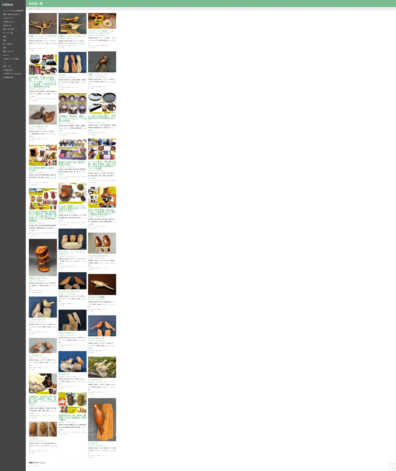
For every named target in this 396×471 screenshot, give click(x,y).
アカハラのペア (96, 338)
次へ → (38, 466)
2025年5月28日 (41, 280)
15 (34, 466)
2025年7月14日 (71, 256)
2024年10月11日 (41, 406)
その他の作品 (7, 70)
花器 (4, 40)
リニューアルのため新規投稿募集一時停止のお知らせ (13, 12)
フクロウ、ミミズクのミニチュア (71, 252)
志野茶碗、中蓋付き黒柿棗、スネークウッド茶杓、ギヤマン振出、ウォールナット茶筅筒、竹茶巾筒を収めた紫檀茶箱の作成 (43, 82)
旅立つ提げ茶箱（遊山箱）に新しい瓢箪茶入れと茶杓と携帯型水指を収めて (102, 212)
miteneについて (8, 18)
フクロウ (33, 438)
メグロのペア (36, 355)
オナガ (62, 74)
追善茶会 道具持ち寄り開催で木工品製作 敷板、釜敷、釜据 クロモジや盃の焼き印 (43, 400)
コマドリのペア (37, 319)
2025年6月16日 (100, 258)
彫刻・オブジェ (8, 51)
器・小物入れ (7, 44)
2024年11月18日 (71, 376)
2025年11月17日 (71, 38)
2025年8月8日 (100, 171)
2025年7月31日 (100, 217)
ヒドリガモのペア (38, 126)
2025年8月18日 (41, 129)
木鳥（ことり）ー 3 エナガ (42, 36)
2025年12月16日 (41, 38)
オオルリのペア (66, 332)
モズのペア (64, 374)
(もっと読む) (81, 43)
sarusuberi (34, 100)
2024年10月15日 (101, 382)
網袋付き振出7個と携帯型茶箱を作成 (71, 163)
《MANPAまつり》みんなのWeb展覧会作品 (12, 75)
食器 (4, 37)
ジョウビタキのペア (98, 255)
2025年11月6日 (100, 35)
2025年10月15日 (101, 77)
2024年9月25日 (71, 422)
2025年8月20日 (71, 123)
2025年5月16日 (71, 294)
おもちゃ (6, 55)
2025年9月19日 (71, 77)
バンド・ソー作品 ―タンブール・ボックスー (101, 31)
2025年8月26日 (41, 89)
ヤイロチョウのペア (69, 291)
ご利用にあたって (9, 22)
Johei (32, 50)
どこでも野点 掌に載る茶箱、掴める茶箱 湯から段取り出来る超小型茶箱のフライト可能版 (102, 165)
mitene (7, 4)
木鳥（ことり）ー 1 (97, 74)
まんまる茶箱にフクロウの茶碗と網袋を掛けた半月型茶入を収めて (72, 208)
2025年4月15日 (100, 299)
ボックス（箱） (8, 33)
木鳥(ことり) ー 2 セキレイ (71, 36)
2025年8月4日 (41, 172)
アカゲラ (93, 443)
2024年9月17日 (100, 445)
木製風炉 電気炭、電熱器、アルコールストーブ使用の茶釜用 (72, 118)
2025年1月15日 (100, 341)
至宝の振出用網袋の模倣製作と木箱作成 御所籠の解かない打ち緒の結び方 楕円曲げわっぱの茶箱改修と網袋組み (43, 216)
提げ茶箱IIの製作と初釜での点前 (42, 168)
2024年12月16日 (41, 357)
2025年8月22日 (100, 123)
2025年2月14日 (71, 335)
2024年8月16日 (41, 441)
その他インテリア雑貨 (11, 59)
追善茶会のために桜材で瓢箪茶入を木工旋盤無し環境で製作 (72, 417)
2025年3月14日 (41, 322)
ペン (4, 63)
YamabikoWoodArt (36, 292)
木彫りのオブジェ (38, 278)
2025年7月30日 (41, 223)
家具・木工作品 (8, 29)
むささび (93, 47)
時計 (4, 48)
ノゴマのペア (95, 379)
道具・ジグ (7, 66)
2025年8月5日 (71, 167)
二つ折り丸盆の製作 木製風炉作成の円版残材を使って (102, 118)
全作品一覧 (7, 25)
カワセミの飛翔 (96, 297)
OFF (34, 38)
